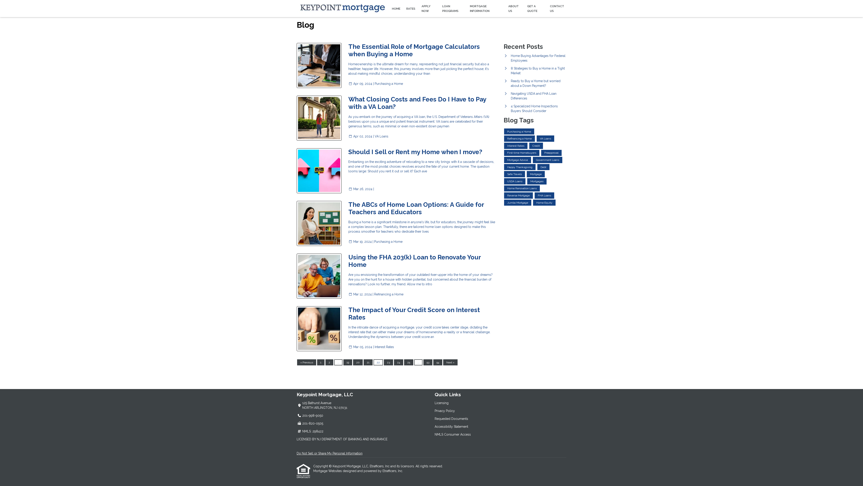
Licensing (442, 403)
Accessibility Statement (451, 426)
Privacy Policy (445, 411)
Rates (410, 8)
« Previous (306, 362)
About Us (513, 8)
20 (358, 362)
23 (388, 362)
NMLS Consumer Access (453, 434)
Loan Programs (450, 8)
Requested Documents (451, 419)
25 (408, 362)
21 (368, 362)
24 (398, 362)
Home (396, 8)
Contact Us (557, 8)
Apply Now (426, 8)
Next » (450, 362)
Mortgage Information (479, 8)
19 (348, 362)
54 (437, 362)
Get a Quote (532, 8)
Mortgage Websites (328, 471)
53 (428, 362)
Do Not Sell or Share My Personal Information (330, 453)
